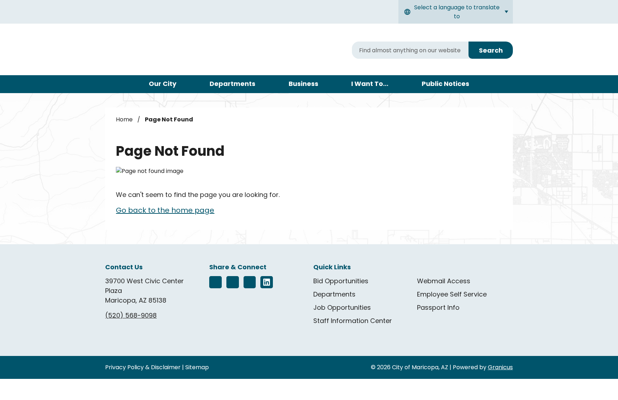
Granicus (500, 367)
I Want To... (369, 83)
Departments (232, 83)
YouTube (250, 282)
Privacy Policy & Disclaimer (143, 367)
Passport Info (438, 307)
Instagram (232, 282)
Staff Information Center (352, 320)
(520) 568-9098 (131, 315)
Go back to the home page (165, 210)
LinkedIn (266, 282)
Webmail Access (443, 280)
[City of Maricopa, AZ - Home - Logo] (166, 51)
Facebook (215, 282)
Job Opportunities (342, 307)
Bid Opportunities (340, 280)
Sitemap (197, 367)
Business (303, 83)
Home (124, 119)
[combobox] (455, 12)
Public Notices (445, 83)
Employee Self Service (452, 294)
